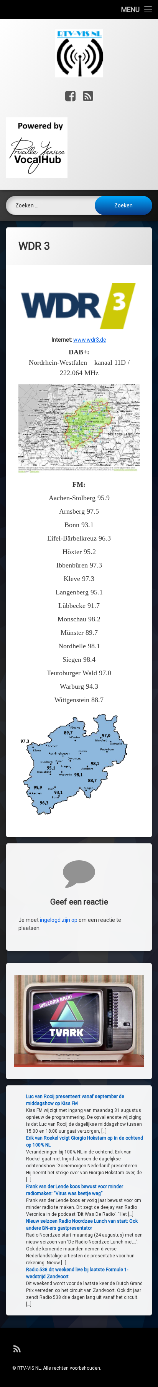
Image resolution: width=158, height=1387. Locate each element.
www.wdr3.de (89, 340)
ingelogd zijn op (58, 920)
